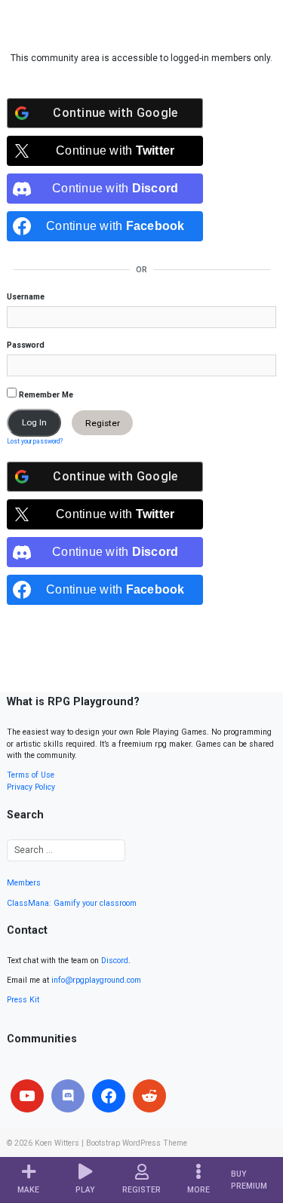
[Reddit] (149, 1096)
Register (102, 422)
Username (26, 297)
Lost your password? (35, 441)
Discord (114, 960)
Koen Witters (57, 1143)
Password (26, 345)
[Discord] (68, 1096)
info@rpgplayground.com (96, 980)
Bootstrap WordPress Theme (136, 1143)
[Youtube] (27, 1096)
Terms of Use (30, 775)
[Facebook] (108, 1096)
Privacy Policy (31, 787)
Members (24, 883)
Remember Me (45, 395)
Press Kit (23, 1000)
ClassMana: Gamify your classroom (72, 903)
